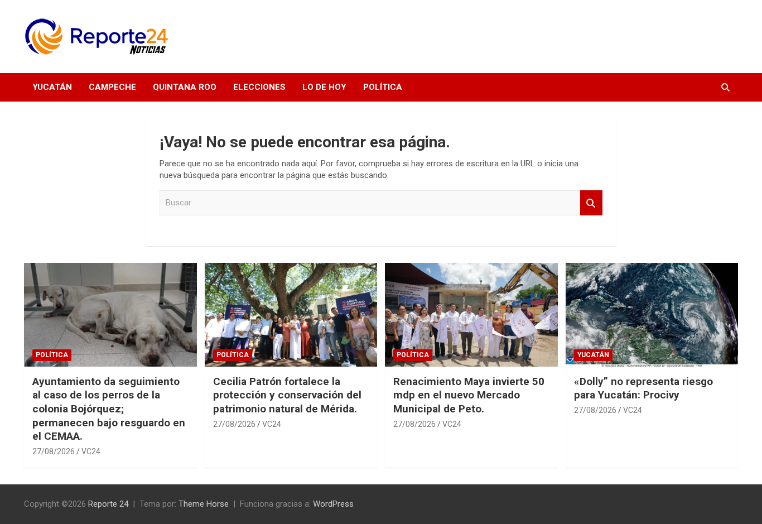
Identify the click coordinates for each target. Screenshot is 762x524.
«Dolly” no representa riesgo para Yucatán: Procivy (643, 388)
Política (382, 87)
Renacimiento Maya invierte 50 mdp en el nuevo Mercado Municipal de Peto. (468, 395)
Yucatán (52, 87)
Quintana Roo (184, 87)
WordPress (333, 504)
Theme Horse (204, 504)
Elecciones (259, 87)
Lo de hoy (324, 87)
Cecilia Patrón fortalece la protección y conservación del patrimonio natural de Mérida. (287, 395)
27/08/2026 (53, 451)
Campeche (112, 87)
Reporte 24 (108, 504)
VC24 (90, 451)
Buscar (591, 202)
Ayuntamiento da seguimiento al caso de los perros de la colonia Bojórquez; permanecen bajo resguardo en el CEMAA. (108, 409)
